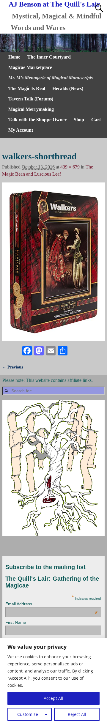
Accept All (53, 698)
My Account (20, 130)
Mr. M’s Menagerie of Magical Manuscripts (50, 77)
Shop (79, 119)
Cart (96, 119)
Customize (27, 714)
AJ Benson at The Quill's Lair (54, 4)
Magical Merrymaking (31, 109)
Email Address (51, 603)
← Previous (12, 367)
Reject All (77, 714)
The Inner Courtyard (49, 56)
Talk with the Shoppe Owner (37, 119)
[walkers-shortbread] (53, 261)
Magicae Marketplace (30, 67)
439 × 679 (70, 166)
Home (14, 56)
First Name (15, 622)
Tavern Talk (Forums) (30, 98)
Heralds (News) (67, 88)
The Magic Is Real (26, 88)
